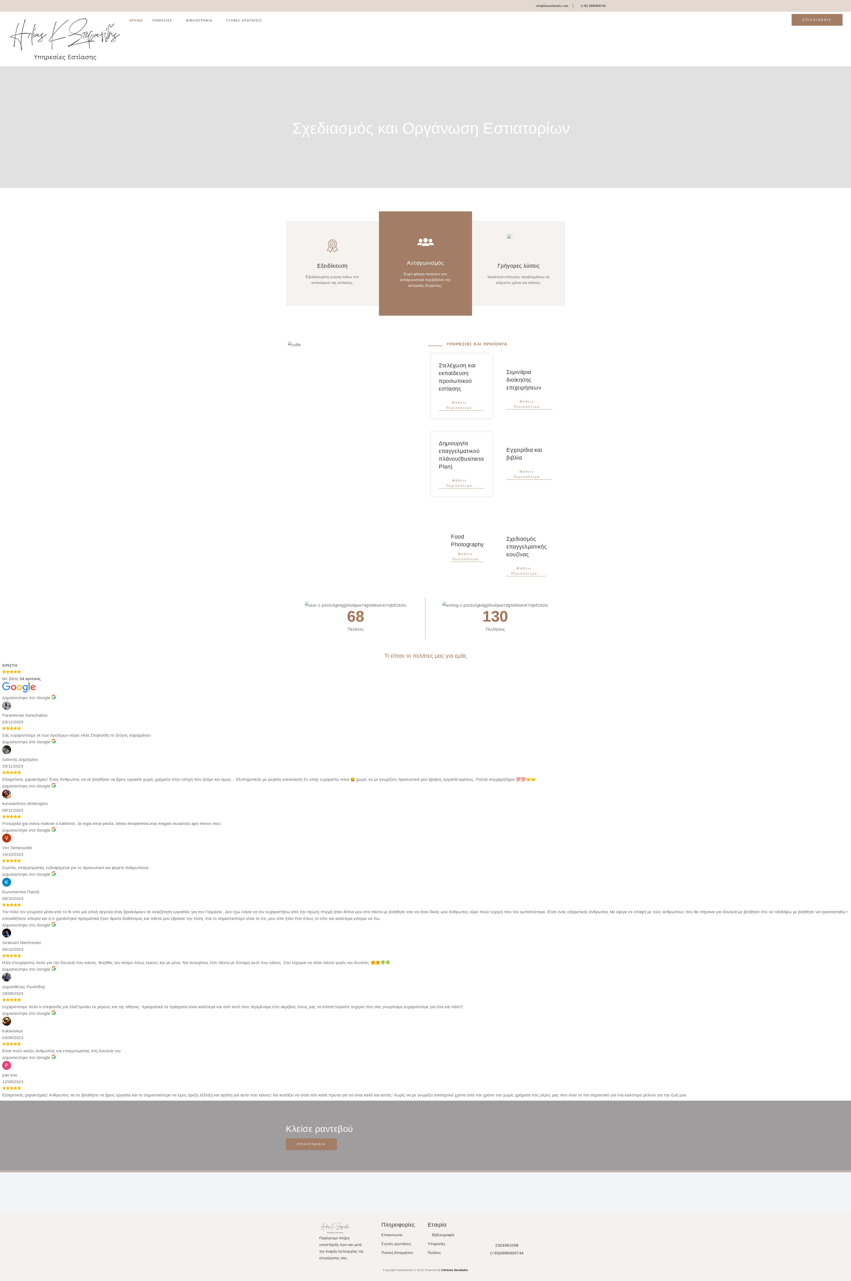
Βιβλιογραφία (199, 20)
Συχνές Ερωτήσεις (244, 20)
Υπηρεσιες (162, 20)
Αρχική (136, 20)
